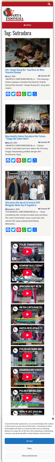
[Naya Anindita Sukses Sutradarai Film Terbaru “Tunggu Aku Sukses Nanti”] (27, 119)
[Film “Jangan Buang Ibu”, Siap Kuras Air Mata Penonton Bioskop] (27, 52)
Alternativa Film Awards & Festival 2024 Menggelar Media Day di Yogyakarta (22, 204)
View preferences (29, 456)
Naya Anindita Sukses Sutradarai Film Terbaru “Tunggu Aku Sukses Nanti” (25, 137)
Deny (29, 448)
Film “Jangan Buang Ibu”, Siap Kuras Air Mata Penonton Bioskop (24, 71)
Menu (28, 25)
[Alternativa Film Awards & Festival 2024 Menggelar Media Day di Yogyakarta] (27, 185)
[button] (53, 418)
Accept (29, 441)
